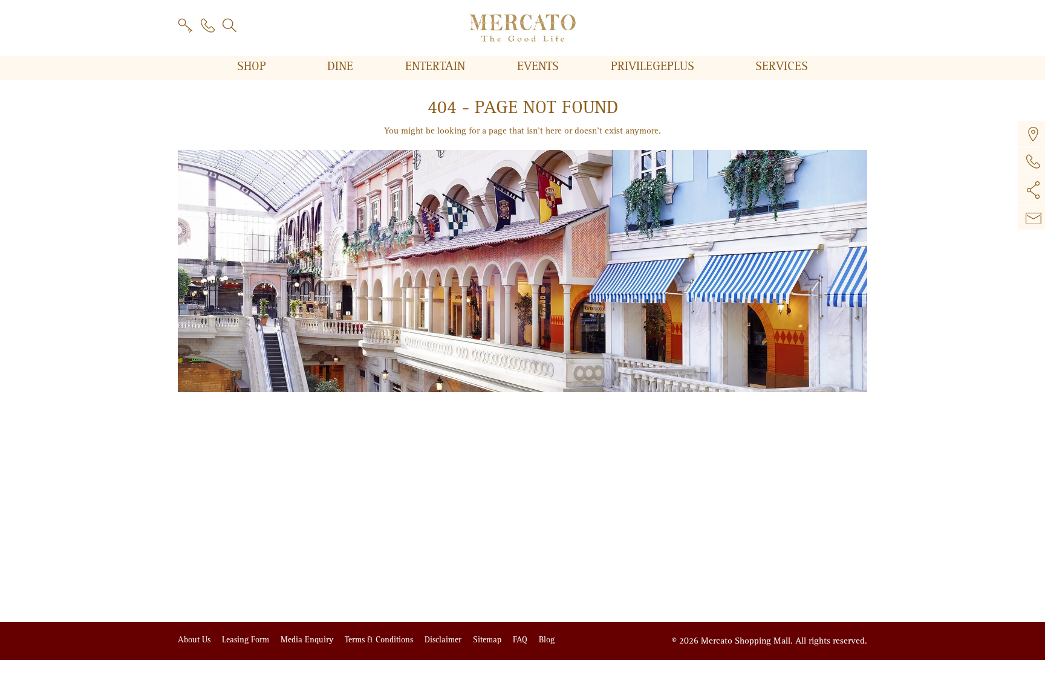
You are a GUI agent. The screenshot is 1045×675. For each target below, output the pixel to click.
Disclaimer (444, 640)
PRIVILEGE (652, 66)
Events (539, 66)
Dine (342, 66)
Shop (253, 66)
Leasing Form (247, 640)
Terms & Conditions (380, 640)
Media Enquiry (308, 640)
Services (781, 66)
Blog (547, 640)
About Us (195, 640)
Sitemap (488, 640)
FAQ (521, 640)
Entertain (437, 66)
